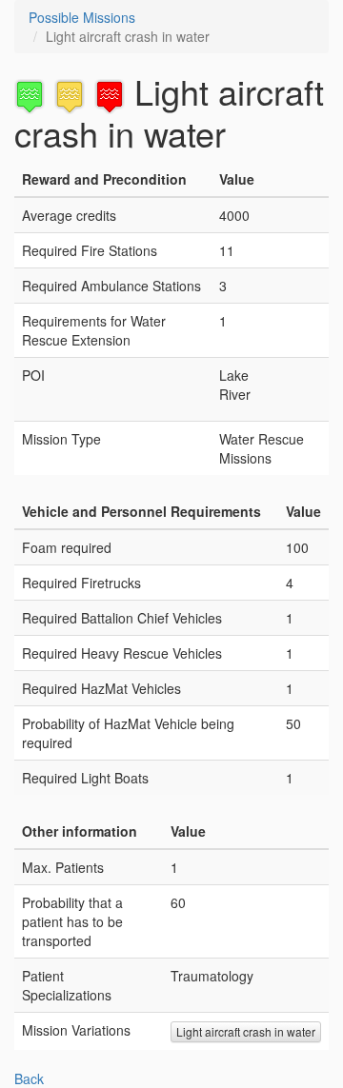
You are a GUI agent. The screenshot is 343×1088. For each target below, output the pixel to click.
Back (29, 1078)
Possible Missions (82, 17)
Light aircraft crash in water (245, 1031)
